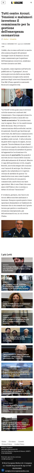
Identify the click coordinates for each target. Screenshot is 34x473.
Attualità (13, 39)
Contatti (21, 441)
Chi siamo (12, 441)
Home (4, 441)
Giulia (6, 39)
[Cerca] (31, 2)
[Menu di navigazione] (3, 2)
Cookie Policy (19, 444)
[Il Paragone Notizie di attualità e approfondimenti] (17, 2)
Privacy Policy (7, 444)
